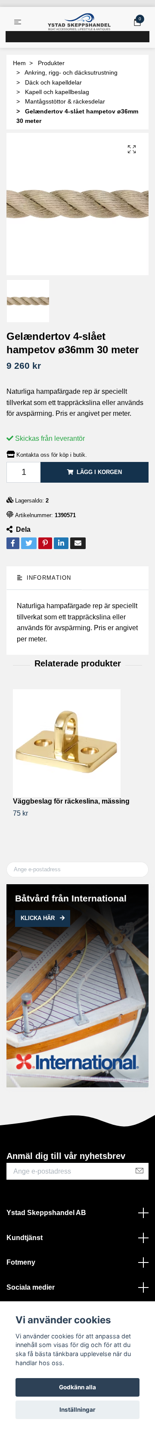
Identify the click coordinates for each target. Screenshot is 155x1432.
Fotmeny (20, 1262)
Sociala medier (30, 1287)
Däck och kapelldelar (53, 82)
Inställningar (77, 1409)
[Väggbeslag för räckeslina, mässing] (77, 743)
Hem (19, 63)
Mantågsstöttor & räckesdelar (65, 101)
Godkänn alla (77, 1387)
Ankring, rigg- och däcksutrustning (71, 72)
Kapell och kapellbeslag (57, 91)
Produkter (51, 63)
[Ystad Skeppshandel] (79, 22)
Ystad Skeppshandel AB (46, 1212)
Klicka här (38, 918)
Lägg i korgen (99, 472)
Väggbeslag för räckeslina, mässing (71, 801)
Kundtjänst (24, 1237)
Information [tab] (47, 578)
